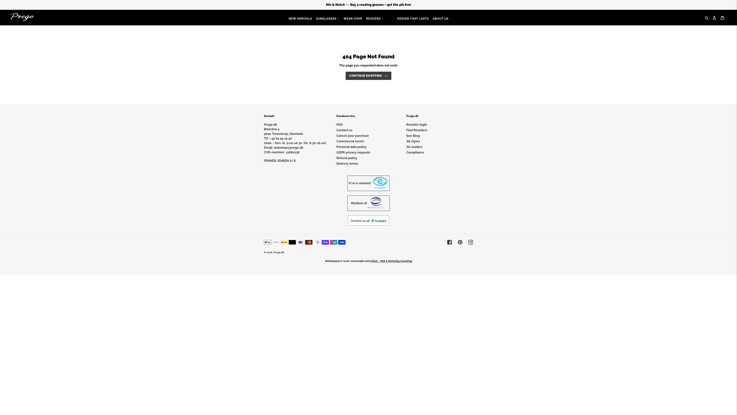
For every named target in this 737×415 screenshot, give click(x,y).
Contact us (344, 130)
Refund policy (346, 158)
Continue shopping (365, 75)
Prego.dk (278, 252)
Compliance (415, 152)
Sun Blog (413, 136)
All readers (414, 147)
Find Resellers (416, 130)
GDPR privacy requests (353, 152)
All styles (413, 141)
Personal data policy (351, 147)
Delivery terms (347, 163)
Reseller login (416, 124)
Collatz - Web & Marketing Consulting (391, 261)
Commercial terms (350, 141)
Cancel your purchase (352, 136)
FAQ (339, 124)
